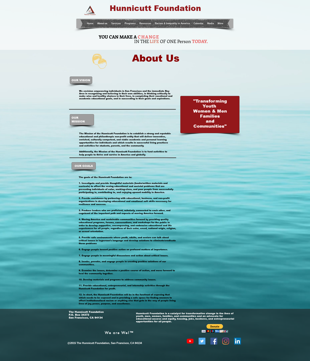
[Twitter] (202, 341)
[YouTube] (190, 341)
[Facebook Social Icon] (213, 341)
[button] (215, 328)
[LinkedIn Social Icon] (237, 341)
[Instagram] (225, 341)
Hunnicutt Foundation (154, 8)
